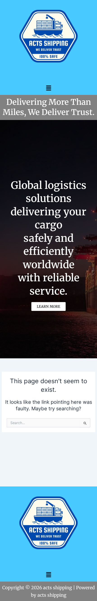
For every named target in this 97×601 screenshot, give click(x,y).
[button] (48, 88)
